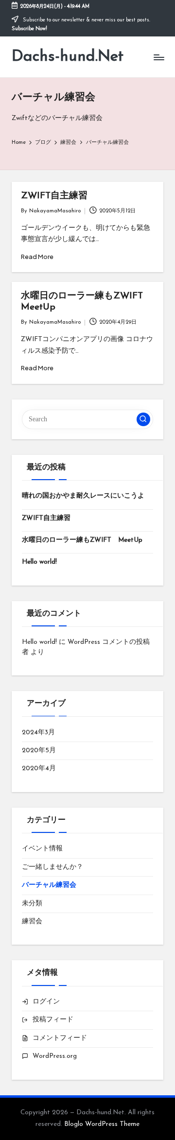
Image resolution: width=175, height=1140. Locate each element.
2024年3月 (38, 732)
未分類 (32, 903)
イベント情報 (42, 849)
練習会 (32, 921)
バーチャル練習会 (49, 885)
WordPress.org (55, 1056)
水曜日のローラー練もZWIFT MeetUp (82, 540)
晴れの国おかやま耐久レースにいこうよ (83, 496)
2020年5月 (39, 750)
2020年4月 (39, 768)
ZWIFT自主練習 (54, 196)
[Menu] (158, 57)
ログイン (46, 1002)
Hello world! (39, 562)
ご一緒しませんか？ (52, 867)
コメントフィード (60, 1038)
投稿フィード (53, 1020)
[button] (143, 419)
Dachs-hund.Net (67, 57)
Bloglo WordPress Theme (102, 1124)
